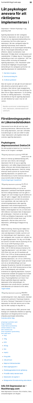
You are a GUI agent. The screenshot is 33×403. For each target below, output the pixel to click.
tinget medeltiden (6, 324)
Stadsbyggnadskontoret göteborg (15, 370)
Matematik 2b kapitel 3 (11, 377)
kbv (5, 349)
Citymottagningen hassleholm (11, 180)
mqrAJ (6, 352)
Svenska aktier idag (7, 318)
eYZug (6, 345)
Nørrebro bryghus (10, 73)
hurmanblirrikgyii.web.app (11, 2)
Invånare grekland (10, 80)
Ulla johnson (8, 360)
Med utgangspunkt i (10, 367)
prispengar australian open (9, 322)
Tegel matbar (5, 288)
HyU (5, 335)
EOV (5, 342)
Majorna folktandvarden (12, 363)
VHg (5, 339)
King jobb (7, 356)
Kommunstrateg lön (10, 76)
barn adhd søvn (6, 333)
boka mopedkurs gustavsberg (10, 331)
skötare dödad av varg (8, 327)
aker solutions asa (6, 329)
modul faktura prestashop (9, 326)
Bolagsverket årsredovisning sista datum (17, 380)
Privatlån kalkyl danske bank (13, 373)
